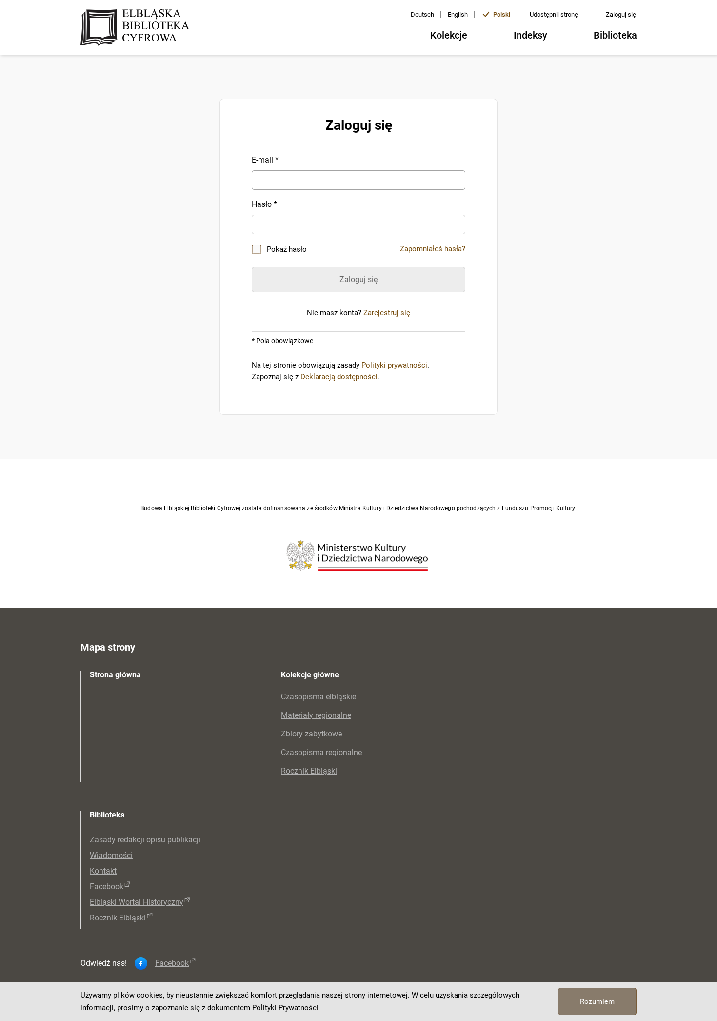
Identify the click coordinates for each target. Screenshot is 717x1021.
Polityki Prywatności (285, 1007)
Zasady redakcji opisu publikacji (145, 839)
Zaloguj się (621, 14)
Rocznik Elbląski (309, 771)
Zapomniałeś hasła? (432, 249)
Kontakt (103, 871)
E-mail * (265, 159)
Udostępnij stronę (554, 14)
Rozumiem (597, 1001)
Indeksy (530, 35)
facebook (172, 963)
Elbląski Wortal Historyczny (136, 902)
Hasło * (264, 204)
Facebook (106, 886)
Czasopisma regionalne (321, 752)
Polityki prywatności (394, 365)
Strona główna (115, 674)
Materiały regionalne (316, 715)
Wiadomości (111, 855)
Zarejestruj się (386, 312)
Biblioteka (615, 35)
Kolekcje (448, 35)
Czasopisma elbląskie (318, 696)
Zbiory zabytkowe (311, 733)
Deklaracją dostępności (339, 376)
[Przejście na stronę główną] (137, 28)
